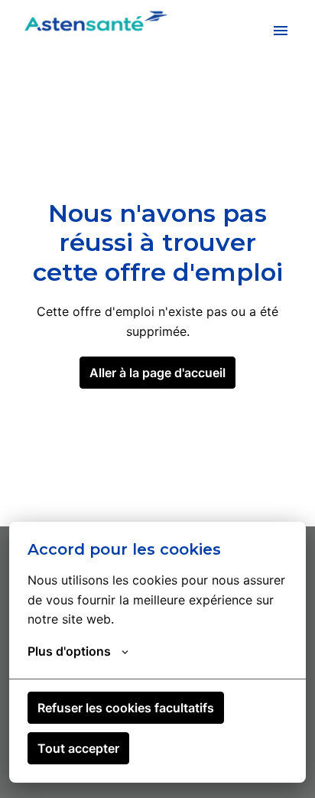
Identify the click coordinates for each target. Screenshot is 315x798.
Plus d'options (69, 651)
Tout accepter (78, 748)
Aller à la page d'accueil (157, 372)
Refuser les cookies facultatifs (125, 707)
